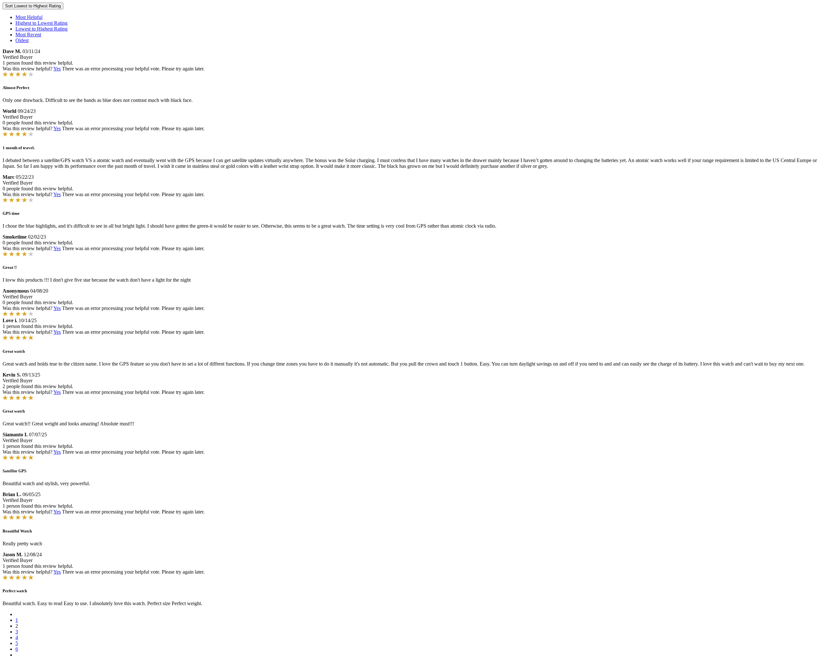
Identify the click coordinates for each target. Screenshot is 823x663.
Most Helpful (28, 17)
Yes (57, 68)
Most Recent (28, 34)
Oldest (22, 40)
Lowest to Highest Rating (41, 29)
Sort (33, 6)
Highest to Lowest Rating (41, 23)
